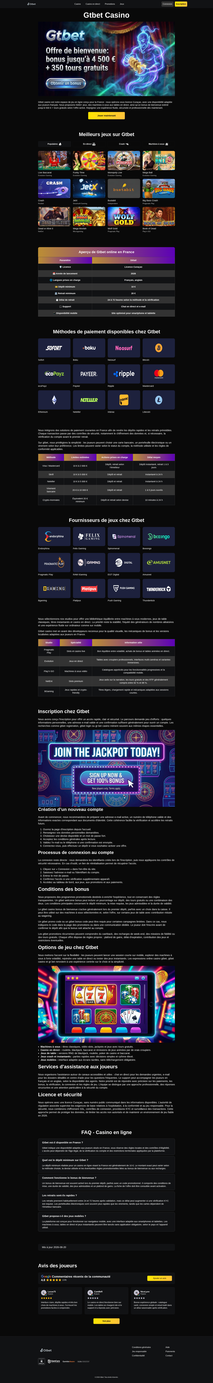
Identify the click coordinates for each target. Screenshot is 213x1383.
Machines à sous (156, 144)
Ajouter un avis (159, 1278)
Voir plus (106, 1321)
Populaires (53, 144)
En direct (87, 144)
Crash (122, 144)
